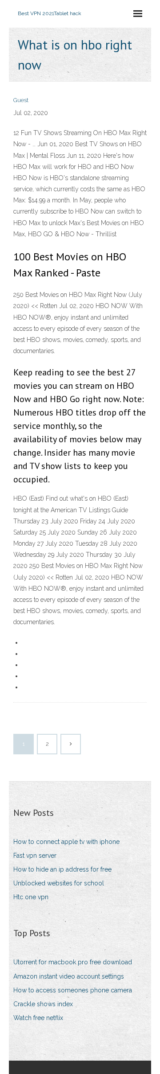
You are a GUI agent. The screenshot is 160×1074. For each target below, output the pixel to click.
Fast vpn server (34, 855)
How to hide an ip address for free (62, 869)
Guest (20, 100)
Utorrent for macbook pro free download (72, 962)
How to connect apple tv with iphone (66, 841)
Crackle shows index (43, 1004)
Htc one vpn (30, 897)
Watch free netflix (38, 1017)
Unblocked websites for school (58, 883)
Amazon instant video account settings (68, 976)
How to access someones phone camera (72, 990)
